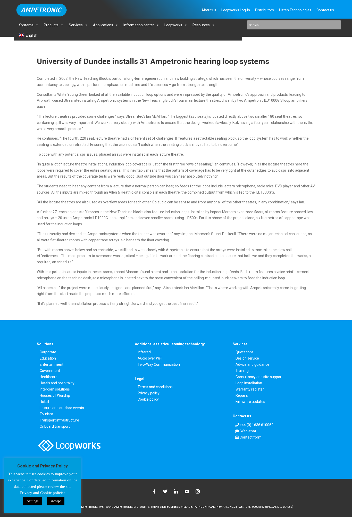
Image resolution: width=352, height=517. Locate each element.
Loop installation (249, 383)
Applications (103, 25)
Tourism (46, 414)
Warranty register (250, 389)
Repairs (242, 395)
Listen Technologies (295, 10)
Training (242, 371)
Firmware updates (250, 402)
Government (50, 371)
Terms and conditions (155, 387)
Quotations (245, 352)
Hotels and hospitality (57, 383)
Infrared (144, 352)
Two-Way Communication (159, 365)
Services (76, 25)
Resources (201, 25)
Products (51, 25)
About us (209, 10)
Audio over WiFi (150, 358)
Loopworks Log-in (235, 10)
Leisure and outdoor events (62, 408)
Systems (26, 25)
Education (48, 358)
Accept (56, 501)
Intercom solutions (55, 389)
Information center (138, 25)
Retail (44, 402)
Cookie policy (148, 399)
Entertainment (51, 365)
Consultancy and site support (259, 377)
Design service (247, 358)
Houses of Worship (55, 395)
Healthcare (48, 377)
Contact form (251, 437)
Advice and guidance (252, 365)
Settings (32, 501)
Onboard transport (55, 426)
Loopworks (173, 25)
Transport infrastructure (59, 420)
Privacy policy (149, 393)
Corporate (48, 352)
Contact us (325, 10)
